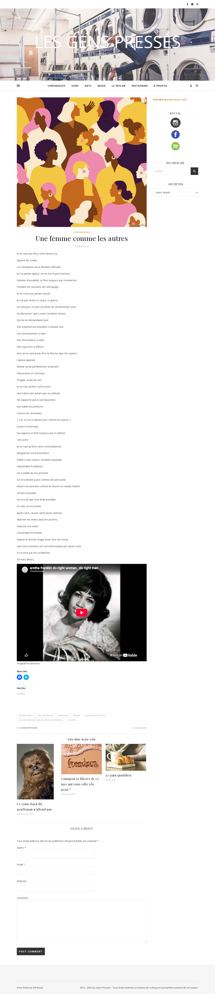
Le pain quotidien (119, 775)
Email (21, 864)
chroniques (56, 85)
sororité (72, 720)
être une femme (45, 715)
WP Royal (38, 987)
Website (22, 881)
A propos (160, 85)
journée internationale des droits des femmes (41, 720)
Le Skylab (119, 85)
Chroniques (81, 232)
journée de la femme (95, 715)
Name (21, 847)
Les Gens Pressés (107, 41)
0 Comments (140, 727)
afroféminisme (26, 715)
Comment (22, 897)
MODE (102, 85)
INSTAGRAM (140, 85)
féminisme (63, 715)
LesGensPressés (29, 727)
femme (77, 715)
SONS (75, 85)
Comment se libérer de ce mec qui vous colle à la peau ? (80, 784)
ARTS (88, 85)
